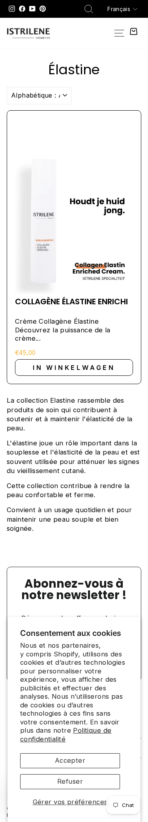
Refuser (70, 781)
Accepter (70, 760)
